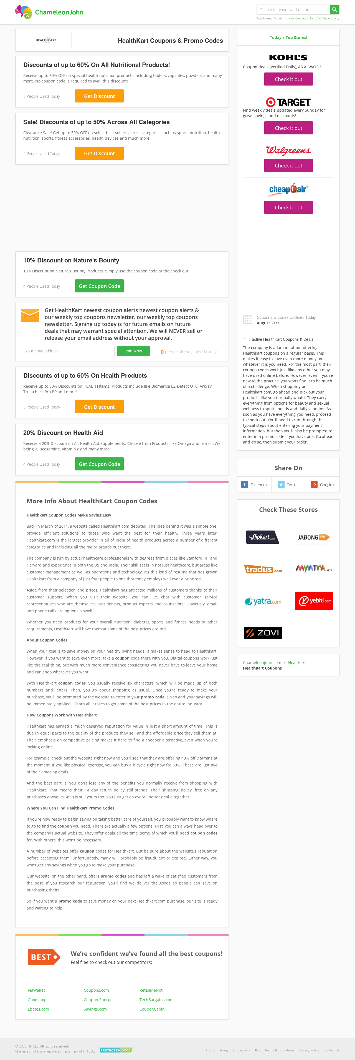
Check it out (288, 79)
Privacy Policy (309, 1050)
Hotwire (288, 18)
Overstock (302, 18)
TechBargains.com (157, 999)
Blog (257, 1050)
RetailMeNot (151, 990)
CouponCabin (152, 1009)
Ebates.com (38, 1009)
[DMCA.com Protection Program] (116, 1050)
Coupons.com (96, 990)
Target (277, 18)
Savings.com (95, 1009)
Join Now (134, 351)
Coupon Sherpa (98, 999)
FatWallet (36, 990)
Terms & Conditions (280, 1050)
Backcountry (331, 18)
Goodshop (37, 999)
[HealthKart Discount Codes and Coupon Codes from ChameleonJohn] (49, 12)
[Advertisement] (122, 209)
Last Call (315, 18)
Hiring (223, 1050)
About (210, 1050)
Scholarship (241, 1050)
